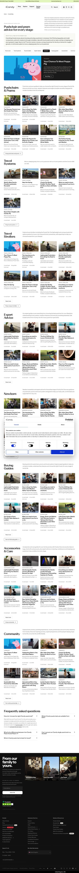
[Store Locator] (66, 7)
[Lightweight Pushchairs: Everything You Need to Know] (48, 246)
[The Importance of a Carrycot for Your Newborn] (30, 246)
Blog (3, 823)
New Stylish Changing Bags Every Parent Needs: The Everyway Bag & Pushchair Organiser (30, 601)
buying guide (19, 725)
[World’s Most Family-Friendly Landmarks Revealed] (12, 173)
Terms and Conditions (33, 843)
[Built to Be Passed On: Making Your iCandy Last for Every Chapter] (30, 130)
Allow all (62, 452)
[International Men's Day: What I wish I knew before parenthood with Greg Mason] (30, 673)
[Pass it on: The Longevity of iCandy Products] (67, 355)
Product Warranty (32, 837)
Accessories (65, 51)
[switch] (31, 445)
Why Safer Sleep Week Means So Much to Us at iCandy (66, 111)
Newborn (46, 51)
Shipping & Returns (32, 833)
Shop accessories (9, 622)
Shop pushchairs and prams (12, 153)
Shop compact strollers (11, 306)
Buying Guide (38, 7)
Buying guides (55, 51)
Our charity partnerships (11, 703)
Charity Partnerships (7, 829)
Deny (17, 452)
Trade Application (6, 839)
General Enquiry (31, 827)
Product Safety (31, 823)
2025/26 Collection (7, 837)
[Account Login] (68, 7)
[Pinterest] (70, 868)
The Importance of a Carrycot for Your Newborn (28, 256)
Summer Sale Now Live (36, 1)
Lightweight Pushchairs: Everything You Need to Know (47, 256)
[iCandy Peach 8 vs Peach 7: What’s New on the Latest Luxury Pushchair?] (48, 100)
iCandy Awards (56, 821)
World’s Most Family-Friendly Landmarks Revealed (10, 184)
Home (5, 14)
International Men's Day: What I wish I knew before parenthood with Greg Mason (30, 684)
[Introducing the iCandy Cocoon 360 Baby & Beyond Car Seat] (30, 561)
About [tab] (62, 424)
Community (73, 51)
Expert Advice (37, 51)
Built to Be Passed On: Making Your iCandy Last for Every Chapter (30, 140)
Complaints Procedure (33, 839)
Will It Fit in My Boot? (58, 831)
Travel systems (17, 51)
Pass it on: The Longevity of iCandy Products (66, 365)
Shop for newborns (10, 456)
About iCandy (5, 821)
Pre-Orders (30, 831)
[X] (64, 868)
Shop (19, 6)
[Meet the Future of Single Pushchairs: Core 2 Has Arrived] (12, 130)
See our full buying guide (11, 539)
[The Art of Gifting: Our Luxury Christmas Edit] (48, 327)
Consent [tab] (16, 424)
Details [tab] (39, 424)
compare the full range (16, 727)
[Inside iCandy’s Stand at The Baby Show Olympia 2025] (48, 673)
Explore (25, 6)
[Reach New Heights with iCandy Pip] (12, 203)
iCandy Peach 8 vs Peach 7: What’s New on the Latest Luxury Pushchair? (48, 111)
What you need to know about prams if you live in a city (66, 184)
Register (12, 792)
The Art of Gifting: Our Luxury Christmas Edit (47, 337)
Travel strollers (27, 51)
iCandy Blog (10, 14)
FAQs (29, 825)
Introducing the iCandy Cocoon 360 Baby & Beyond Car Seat (29, 571)
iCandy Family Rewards (9, 825)
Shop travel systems (10, 224)
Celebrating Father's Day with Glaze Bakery (30, 653)
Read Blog (48, 76)
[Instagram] (61, 868)
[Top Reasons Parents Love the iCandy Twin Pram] (12, 100)
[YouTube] (73, 868)
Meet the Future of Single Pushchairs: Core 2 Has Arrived (12, 140)
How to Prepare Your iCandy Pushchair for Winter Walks (46, 140)
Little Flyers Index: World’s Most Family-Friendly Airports (48, 365)
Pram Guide (56, 827)
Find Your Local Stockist (8, 831)
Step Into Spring (27, 182)
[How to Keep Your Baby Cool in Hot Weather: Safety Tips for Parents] (30, 100)
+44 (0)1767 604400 (7, 859)
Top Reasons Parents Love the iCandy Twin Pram (12, 110)
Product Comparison (7, 835)
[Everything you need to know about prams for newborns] (67, 276)
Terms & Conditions (24, 868)
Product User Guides (33, 835)
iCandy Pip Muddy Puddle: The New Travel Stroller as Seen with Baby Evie (48, 185)
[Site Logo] (10, 7)
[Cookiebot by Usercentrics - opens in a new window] (66, 420)
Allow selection (39, 452)
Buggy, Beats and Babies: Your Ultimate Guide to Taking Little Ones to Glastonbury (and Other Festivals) (30, 367)
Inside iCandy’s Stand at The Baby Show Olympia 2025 (48, 683)
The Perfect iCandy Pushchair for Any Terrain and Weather (66, 140)
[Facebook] (67, 868)
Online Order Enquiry (33, 829)
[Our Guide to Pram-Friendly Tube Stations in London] (67, 327)
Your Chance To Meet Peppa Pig (57, 62)
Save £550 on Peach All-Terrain (11, 1)
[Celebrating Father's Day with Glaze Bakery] (30, 644)
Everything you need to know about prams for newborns (66, 286)
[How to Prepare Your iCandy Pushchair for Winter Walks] (48, 130)
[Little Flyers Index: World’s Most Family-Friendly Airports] (48, 355)
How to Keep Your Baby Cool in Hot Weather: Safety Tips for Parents (29, 111)
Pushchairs (8, 51)
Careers (7, 827)
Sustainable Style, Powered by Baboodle (11, 683)
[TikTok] (76, 868)
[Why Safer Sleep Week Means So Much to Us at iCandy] (67, 100)
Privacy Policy (32, 868)
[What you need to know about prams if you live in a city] (67, 173)
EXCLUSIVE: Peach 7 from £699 (60, 1)
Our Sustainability (6, 833)
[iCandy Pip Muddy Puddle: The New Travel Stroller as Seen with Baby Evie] (48, 173)
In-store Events (6, 841)
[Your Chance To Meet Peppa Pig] (22, 68)
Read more (8, 301)
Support (32, 6)
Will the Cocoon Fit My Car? (59, 825)
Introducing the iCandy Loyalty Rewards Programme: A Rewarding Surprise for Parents (48, 572)
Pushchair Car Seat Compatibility (63, 833)
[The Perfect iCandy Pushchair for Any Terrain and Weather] (67, 130)
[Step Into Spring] (30, 173)
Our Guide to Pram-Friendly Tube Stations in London (66, 338)
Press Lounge (31, 841)
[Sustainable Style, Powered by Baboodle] (12, 673)
